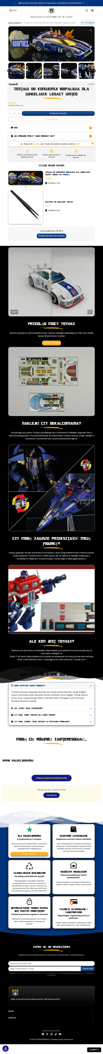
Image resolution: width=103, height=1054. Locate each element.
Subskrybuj (87, 968)
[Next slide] (94, 71)
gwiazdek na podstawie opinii (51, 17)
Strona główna (14, 22)
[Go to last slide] (9, 71)
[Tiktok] (56, 1034)
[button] (13, 10)
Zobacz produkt (51, 342)
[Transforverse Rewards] (6, 1048)
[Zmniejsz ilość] (10, 113)
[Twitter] (47, 1034)
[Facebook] (43, 1034)
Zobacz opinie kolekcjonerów (51, 777)
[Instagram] (51, 1034)
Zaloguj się (51, 795)
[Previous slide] (9, 750)
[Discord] (60, 1034)
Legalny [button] (12, 1017)
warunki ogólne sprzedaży (70, 973)
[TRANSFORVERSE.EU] (51, 10)
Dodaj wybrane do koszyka (51, 235)
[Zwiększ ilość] (18, 113)
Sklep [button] (11, 1011)
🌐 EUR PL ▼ (94, 1049)
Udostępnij (89, 22)
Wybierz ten (54, 182)
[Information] (92, 143)
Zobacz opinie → (29, 854)
